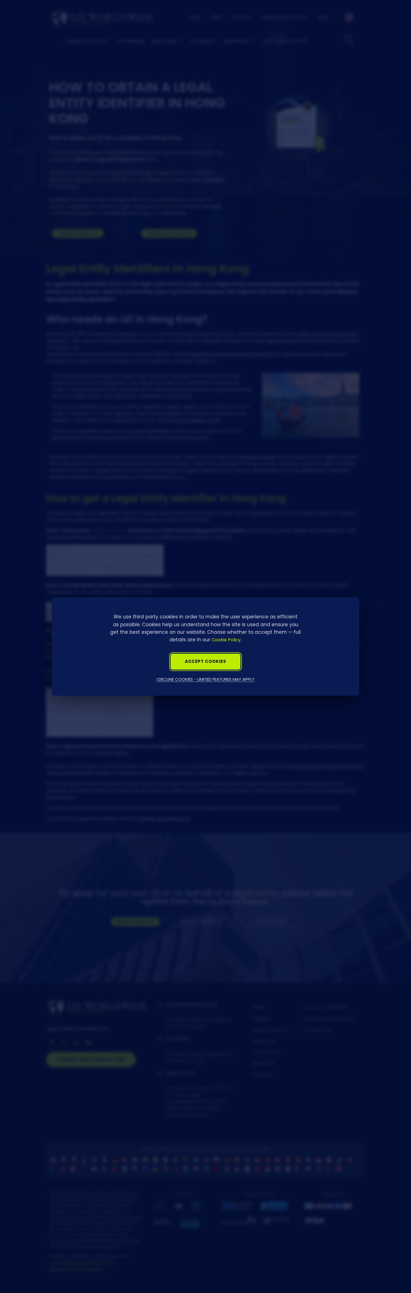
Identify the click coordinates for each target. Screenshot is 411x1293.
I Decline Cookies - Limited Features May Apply (205, 679)
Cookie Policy (226, 640)
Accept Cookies (205, 661)
